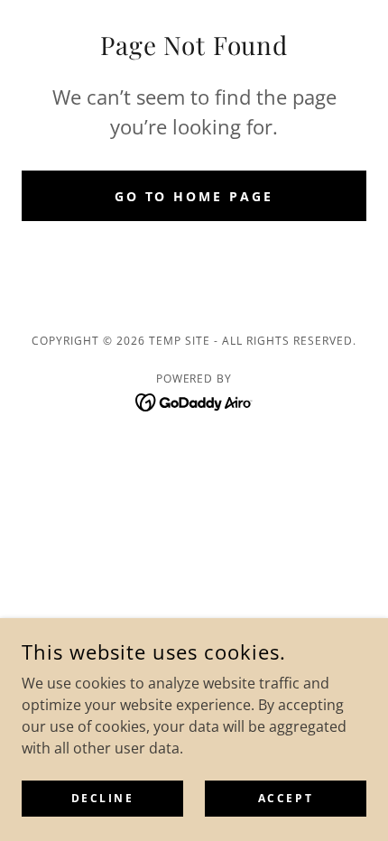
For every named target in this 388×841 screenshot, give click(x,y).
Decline (102, 798)
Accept (285, 798)
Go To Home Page (194, 196)
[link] (194, 401)
